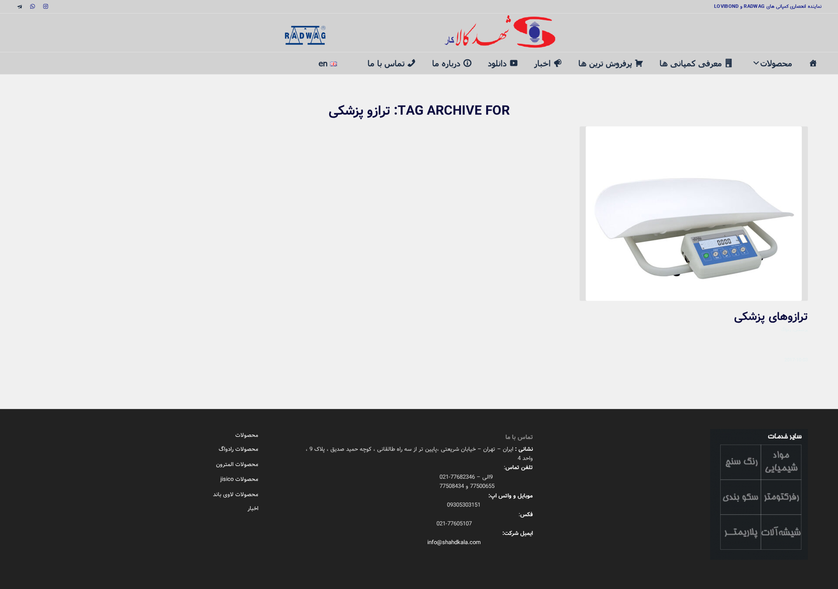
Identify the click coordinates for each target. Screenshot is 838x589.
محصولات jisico (239, 479)
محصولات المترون (237, 464)
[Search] (352, 57)
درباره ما (446, 63)
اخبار (542, 63)
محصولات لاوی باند (235, 494)
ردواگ (786, 329)
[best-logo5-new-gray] (418, 33)
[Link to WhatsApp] (32, 6)
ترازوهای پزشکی (771, 317)
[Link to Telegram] (19, 6)
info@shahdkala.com (454, 542)
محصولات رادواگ (238, 449)
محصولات (776, 63)
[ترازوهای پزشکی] (694, 213)
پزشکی (801, 329)
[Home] (812, 63)
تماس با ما (386, 63)
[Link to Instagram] (45, 6)
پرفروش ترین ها (605, 63)
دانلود (497, 63)
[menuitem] (352, 58)
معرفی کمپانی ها (690, 63)
